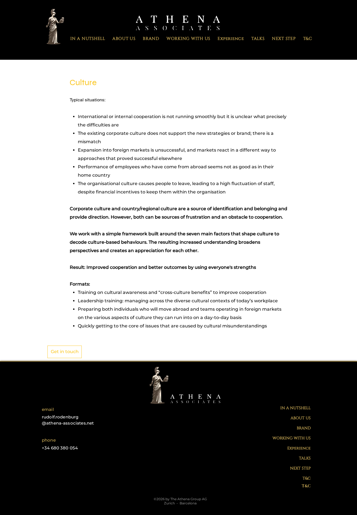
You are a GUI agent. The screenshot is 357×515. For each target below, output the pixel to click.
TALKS (305, 458)
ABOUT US (301, 418)
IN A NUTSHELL (295, 408)
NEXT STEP (300, 468)
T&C (307, 478)
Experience (299, 448)
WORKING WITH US (291, 438)
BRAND (304, 428)
